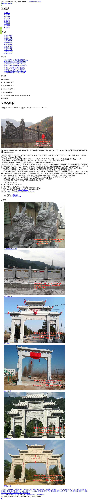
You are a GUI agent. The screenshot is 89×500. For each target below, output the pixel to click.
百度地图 (31, 1)
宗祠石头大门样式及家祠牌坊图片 (14, 67)
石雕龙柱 (18, 491)
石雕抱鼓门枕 (61, 491)
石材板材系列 (8, 53)
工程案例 (7, 22)
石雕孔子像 (71, 489)
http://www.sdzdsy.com (14, 191)
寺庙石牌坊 (7, 438)
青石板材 (8, 493)
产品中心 (7, 16)
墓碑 (22, 493)
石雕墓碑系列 (8, 48)
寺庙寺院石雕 (26, 491)
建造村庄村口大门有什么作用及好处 (15, 63)
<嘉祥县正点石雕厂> (14, 494)
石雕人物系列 (8, 41)
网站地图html (31, 494)
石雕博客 (7, 24)
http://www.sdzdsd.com (27, 191)
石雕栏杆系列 (8, 46)
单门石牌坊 (7, 391)
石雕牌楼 (5, 491)
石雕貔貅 (53, 489)
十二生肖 (59, 489)
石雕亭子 (25, 489)
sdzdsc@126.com (23, 190)
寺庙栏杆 (15, 195)
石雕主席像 (79, 489)
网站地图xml (40, 494)
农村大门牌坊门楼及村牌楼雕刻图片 (15, 62)
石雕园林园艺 (8, 51)
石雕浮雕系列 (8, 44)
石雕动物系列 (8, 39)
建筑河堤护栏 (17, 197)
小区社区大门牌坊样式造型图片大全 (15, 71)
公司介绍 (7, 14)
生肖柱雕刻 (33, 491)
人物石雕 (65, 489)
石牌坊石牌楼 (18, 489)
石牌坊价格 (7, 486)
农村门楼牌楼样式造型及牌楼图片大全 (16, 60)
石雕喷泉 (75, 491)
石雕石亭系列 (8, 37)
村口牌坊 (7, 343)
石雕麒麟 (47, 489)
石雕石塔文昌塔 (16, 493)
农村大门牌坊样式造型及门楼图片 (14, 73)
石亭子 (31, 489)
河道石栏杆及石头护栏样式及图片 (14, 69)
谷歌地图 (38, 1)
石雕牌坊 (11, 489)
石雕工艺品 (11, 491)
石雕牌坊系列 (8, 35)
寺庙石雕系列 (8, 42)
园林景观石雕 (52, 491)
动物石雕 (36, 489)
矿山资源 (7, 18)
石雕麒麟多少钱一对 (10, 249)
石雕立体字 (68, 491)
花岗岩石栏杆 (8, 296)
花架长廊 (27, 493)
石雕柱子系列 (8, 50)
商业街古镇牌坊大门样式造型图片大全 (16, 65)
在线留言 (7, 27)
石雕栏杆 (45, 491)
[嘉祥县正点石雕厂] (7, 3)
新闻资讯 (7, 20)
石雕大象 (41, 489)
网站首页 (7, 13)
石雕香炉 (81, 491)
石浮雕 (40, 491)
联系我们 (7, 25)
